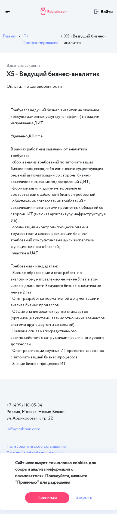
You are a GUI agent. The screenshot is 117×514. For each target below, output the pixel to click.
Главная (10, 36)
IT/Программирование (40, 39)
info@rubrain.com (23, 429)
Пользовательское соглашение (36, 446)
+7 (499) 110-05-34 (24, 405)
